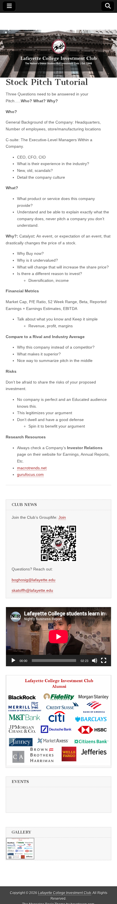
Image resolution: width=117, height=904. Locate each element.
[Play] (13, 660)
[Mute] (94, 660)
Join (62, 517)
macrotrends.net (32, 468)
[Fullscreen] (103, 660)
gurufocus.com (30, 474)
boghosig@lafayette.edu (33, 580)
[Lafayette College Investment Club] (58, 45)
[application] (58, 636)
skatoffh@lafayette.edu (32, 590)
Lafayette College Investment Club (64, 893)
